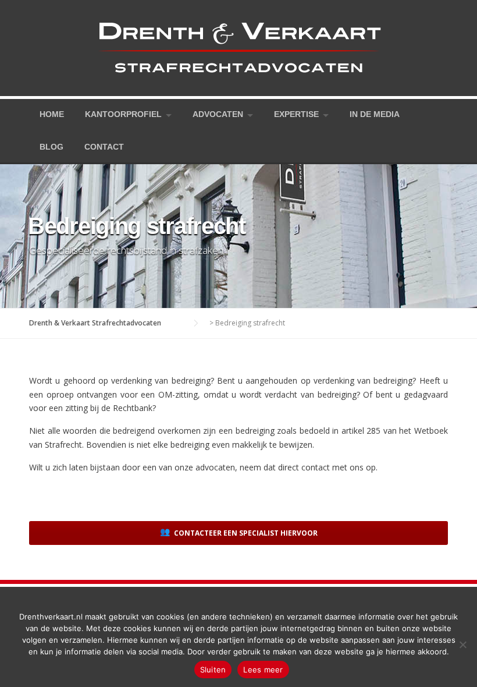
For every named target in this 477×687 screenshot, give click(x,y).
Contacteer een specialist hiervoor (245, 533)
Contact (104, 146)
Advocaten (218, 114)
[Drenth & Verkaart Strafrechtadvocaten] (238, 46)
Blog (51, 146)
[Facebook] (427, 114)
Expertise (296, 114)
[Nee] (462, 644)
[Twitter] (410, 114)
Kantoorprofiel (123, 114)
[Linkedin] (443, 114)
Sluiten (213, 669)
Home (52, 114)
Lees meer (263, 669)
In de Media (375, 114)
